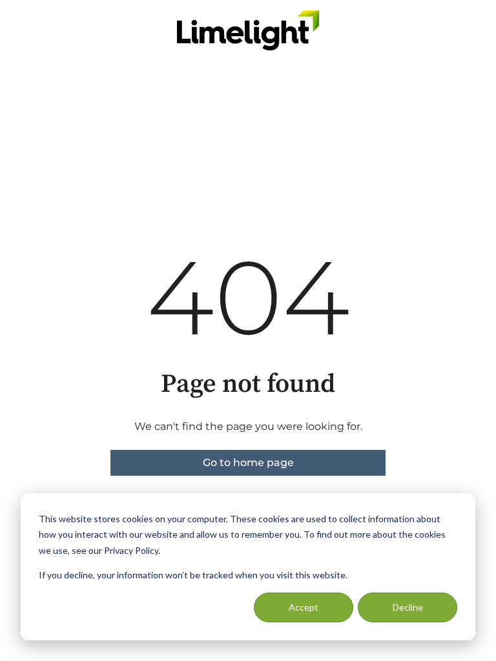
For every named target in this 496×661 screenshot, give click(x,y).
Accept (303, 607)
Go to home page (248, 462)
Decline (408, 607)
